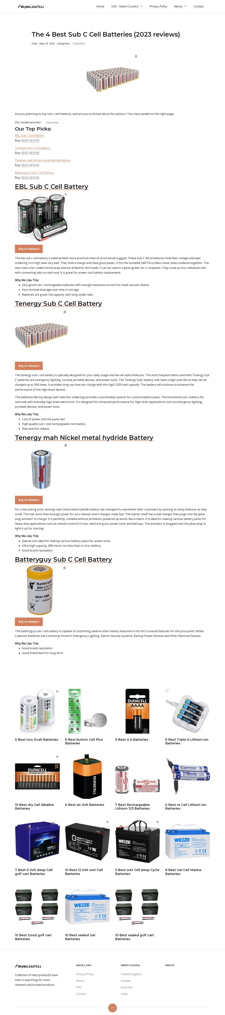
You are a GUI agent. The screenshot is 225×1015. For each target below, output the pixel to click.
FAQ (78, 987)
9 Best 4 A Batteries (131, 740)
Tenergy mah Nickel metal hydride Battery (43, 160)
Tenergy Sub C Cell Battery (32, 148)
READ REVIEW (30, 140)
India (124, 994)
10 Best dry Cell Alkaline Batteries (34, 807)
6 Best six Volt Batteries (84, 805)
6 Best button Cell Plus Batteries (84, 741)
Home (100, 6)
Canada (126, 981)
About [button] (178, 6)
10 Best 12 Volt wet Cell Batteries (84, 872)
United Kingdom (131, 974)
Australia (127, 987)
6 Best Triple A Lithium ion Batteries (186, 741)
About (80, 981)
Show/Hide (52, 122)
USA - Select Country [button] (125, 6)
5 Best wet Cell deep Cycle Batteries (137, 872)
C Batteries (78, 43)
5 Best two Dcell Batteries (36, 740)
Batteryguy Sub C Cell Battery (34, 173)
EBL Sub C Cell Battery (29, 135)
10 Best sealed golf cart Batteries (134, 937)
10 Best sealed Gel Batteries (80, 937)
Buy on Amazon (28, 249)
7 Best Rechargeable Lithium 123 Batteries (132, 807)
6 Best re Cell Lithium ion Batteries (185, 807)
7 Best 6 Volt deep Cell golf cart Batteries (34, 872)
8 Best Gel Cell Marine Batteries (183, 872)
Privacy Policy (158, 6)
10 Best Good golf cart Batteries (33, 937)
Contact (199, 6)
